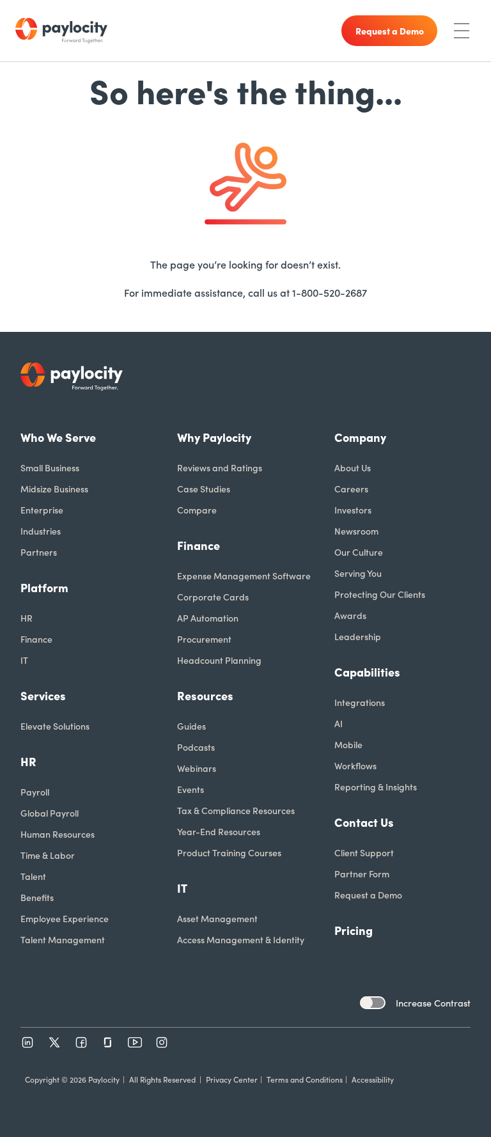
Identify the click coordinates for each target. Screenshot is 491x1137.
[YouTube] (135, 1042)
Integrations (359, 702)
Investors (352, 509)
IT (24, 660)
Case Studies (203, 488)
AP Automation (207, 617)
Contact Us (364, 822)
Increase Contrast (433, 1002)
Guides (191, 725)
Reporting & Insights (375, 786)
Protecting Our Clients (379, 594)
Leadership (357, 636)
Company (360, 437)
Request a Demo (368, 894)
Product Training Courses (229, 852)
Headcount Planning (219, 660)
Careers (351, 488)
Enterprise (41, 509)
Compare (197, 509)
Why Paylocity (214, 437)
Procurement (204, 638)
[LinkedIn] (27, 1042)
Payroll (34, 791)
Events (190, 789)
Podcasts (196, 747)
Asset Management (217, 918)
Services (43, 695)
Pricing (353, 930)
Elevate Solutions (55, 725)
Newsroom (356, 530)
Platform (44, 587)
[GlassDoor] (108, 1042)
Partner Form (361, 873)
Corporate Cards (213, 596)
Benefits (37, 897)
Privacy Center (232, 1079)
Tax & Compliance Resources (236, 810)
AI (338, 723)
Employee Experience (64, 918)
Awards (350, 615)
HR (26, 617)
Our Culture (358, 551)
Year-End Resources (218, 831)
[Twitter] (54, 1042)
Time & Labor (47, 855)
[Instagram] (162, 1042)
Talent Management (62, 939)
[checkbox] (373, 1002)
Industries (40, 530)
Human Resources (57, 833)
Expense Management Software (244, 575)
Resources (205, 695)
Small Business (49, 467)
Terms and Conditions (305, 1079)
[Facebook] (81, 1042)
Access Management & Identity (240, 939)
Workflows (355, 765)
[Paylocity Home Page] (61, 30)
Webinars (196, 768)
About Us (352, 467)
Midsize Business (54, 488)
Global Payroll (49, 812)
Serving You (358, 573)
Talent (33, 876)
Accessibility (373, 1079)
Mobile (348, 744)
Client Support (364, 852)
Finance (36, 638)
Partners (38, 551)
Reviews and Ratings (219, 467)
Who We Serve (58, 437)
